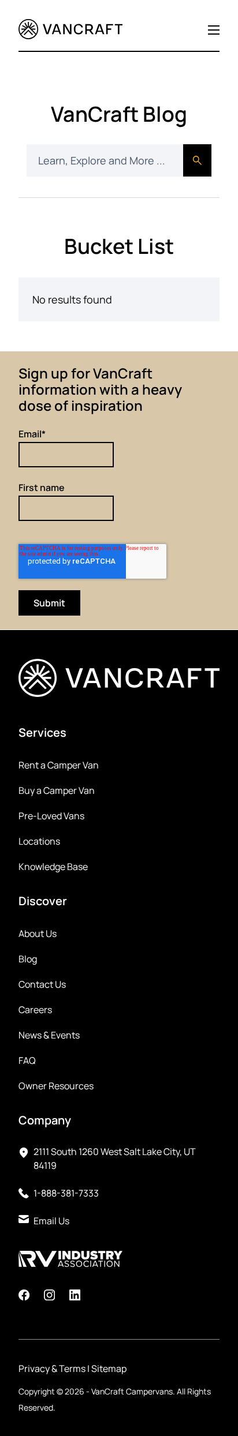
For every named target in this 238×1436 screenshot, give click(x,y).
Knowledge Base (53, 866)
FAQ (27, 1060)
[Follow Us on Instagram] (49, 1296)
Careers (35, 1009)
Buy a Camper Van (56, 790)
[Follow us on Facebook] (23, 1296)
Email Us (51, 1220)
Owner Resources (56, 1085)
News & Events (49, 1035)
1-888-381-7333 (66, 1193)
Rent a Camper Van (58, 765)
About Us (37, 933)
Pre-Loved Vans (51, 815)
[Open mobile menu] (214, 30)
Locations (39, 841)
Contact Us (42, 984)
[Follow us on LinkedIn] (74, 1296)
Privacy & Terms (51, 1368)
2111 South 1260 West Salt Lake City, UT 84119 (115, 1158)
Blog (27, 959)
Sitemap (109, 1368)
